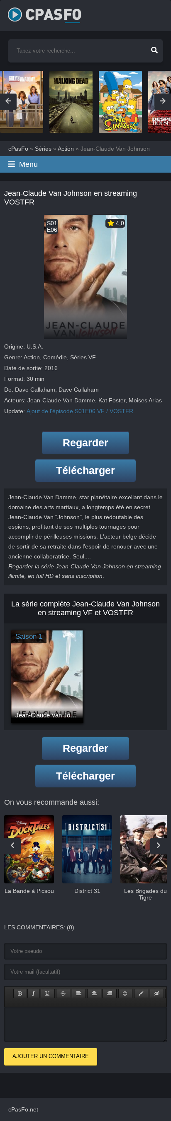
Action (32, 357)
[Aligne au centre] (94, 993)
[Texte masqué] (157, 993)
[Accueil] (53, 12)
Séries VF (83, 357)
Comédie (55, 357)
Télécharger (85, 470)
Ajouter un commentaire (50, 1056)
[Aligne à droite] (110, 993)
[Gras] (19, 993)
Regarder (85, 442)
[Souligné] (48, 993)
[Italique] (33, 993)
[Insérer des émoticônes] (125, 993)
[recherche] (154, 47)
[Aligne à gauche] (79, 993)
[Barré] (63, 993)
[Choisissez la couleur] (141, 993)
